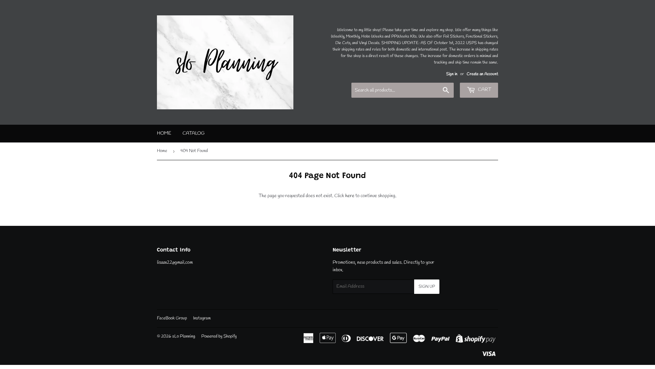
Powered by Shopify (219, 336)
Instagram (202, 318)
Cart (484, 89)
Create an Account (482, 74)
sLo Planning (183, 336)
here (349, 196)
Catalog (194, 133)
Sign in (451, 74)
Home (164, 133)
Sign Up (427, 286)
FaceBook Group (172, 318)
